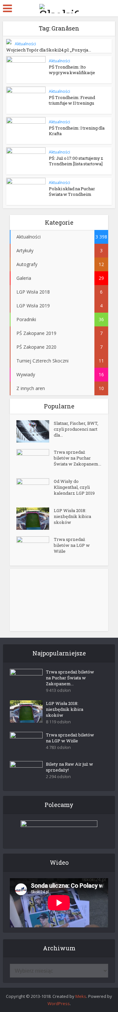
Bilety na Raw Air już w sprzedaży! (69, 767)
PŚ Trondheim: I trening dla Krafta (77, 130)
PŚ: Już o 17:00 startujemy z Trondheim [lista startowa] (76, 161)
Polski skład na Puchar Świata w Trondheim (72, 191)
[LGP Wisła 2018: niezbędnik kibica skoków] (35, 518)
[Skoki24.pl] (59, 7)
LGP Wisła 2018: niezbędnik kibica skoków (72, 516)
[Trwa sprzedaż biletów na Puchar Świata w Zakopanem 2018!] (35, 460)
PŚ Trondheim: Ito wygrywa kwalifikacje (72, 69)
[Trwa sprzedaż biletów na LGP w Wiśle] (35, 547)
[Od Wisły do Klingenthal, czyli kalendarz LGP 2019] (35, 489)
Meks (80, 996)
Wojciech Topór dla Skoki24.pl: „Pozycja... (48, 50)
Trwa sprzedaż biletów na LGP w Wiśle (72, 545)
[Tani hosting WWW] (59, 830)
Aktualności (25, 44)
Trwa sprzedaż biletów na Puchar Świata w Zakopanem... (77, 458)
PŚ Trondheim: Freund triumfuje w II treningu (72, 100)
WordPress (59, 1003)
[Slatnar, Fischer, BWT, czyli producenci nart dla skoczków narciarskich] (35, 431)
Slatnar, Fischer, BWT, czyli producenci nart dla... (76, 429)
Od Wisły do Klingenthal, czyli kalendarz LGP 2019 (74, 487)
